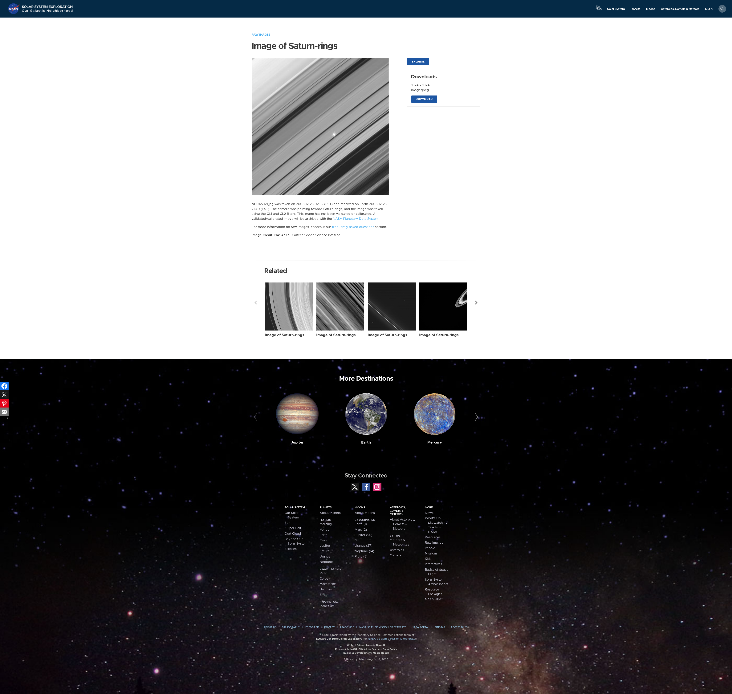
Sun (287, 522)
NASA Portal (420, 627)
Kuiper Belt (293, 528)
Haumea (326, 589)
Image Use (347, 627)
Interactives (433, 564)
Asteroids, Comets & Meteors (397, 511)
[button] (709, 9)
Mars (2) (361, 529)
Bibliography (291, 627)
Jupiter (297, 442)
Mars (323, 540)
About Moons (365, 512)
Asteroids (397, 550)
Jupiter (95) (363, 535)
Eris (322, 594)
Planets (325, 507)
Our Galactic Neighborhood (47, 11)
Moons (360, 507)
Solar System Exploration (47, 6)
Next (476, 302)
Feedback (312, 627)
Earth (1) (361, 524)
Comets (395, 555)
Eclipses (291, 548)
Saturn (324, 551)
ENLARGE (418, 61)
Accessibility (460, 627)
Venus (324, 529)
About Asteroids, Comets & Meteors (402, 524)
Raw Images (261, 34)
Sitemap (440, 627)
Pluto (323, 573)
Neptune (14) (364, 551)
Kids (428, 558)
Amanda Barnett (375, 645)
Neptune (326, 561)
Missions (431, 553)
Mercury (434, 442)
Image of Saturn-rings (284, 335)
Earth (366, 442)
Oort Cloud (293, 533)
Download (424, 99)
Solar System (295, 507)
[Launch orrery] (598, 10)
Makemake (328, 584)
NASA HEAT (434, 599)
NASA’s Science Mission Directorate (391, 639)
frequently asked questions (353, 227)
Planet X (326, 606)
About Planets (330, 512)
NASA (14, 8)
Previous (255, 302)
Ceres (324, 578)
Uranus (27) (363, 545)
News (429, 512)
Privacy (329, 627)
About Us (270, 627)
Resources (433, 537)
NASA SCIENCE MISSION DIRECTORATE (382, 627)
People (430, 548)
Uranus (325, 556)
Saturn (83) (363, 540)
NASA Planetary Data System (356, 219)
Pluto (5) (361, 556)
